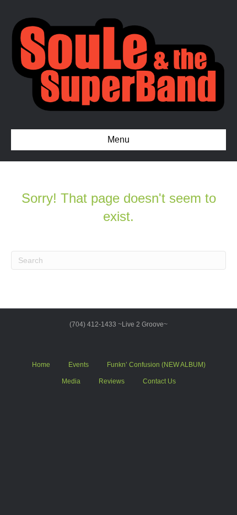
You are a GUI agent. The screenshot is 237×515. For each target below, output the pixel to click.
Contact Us (159, 381)
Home (41, 365)
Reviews (112, 381)
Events (78, 365)
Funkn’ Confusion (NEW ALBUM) (156, 365)
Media (71, 381)
